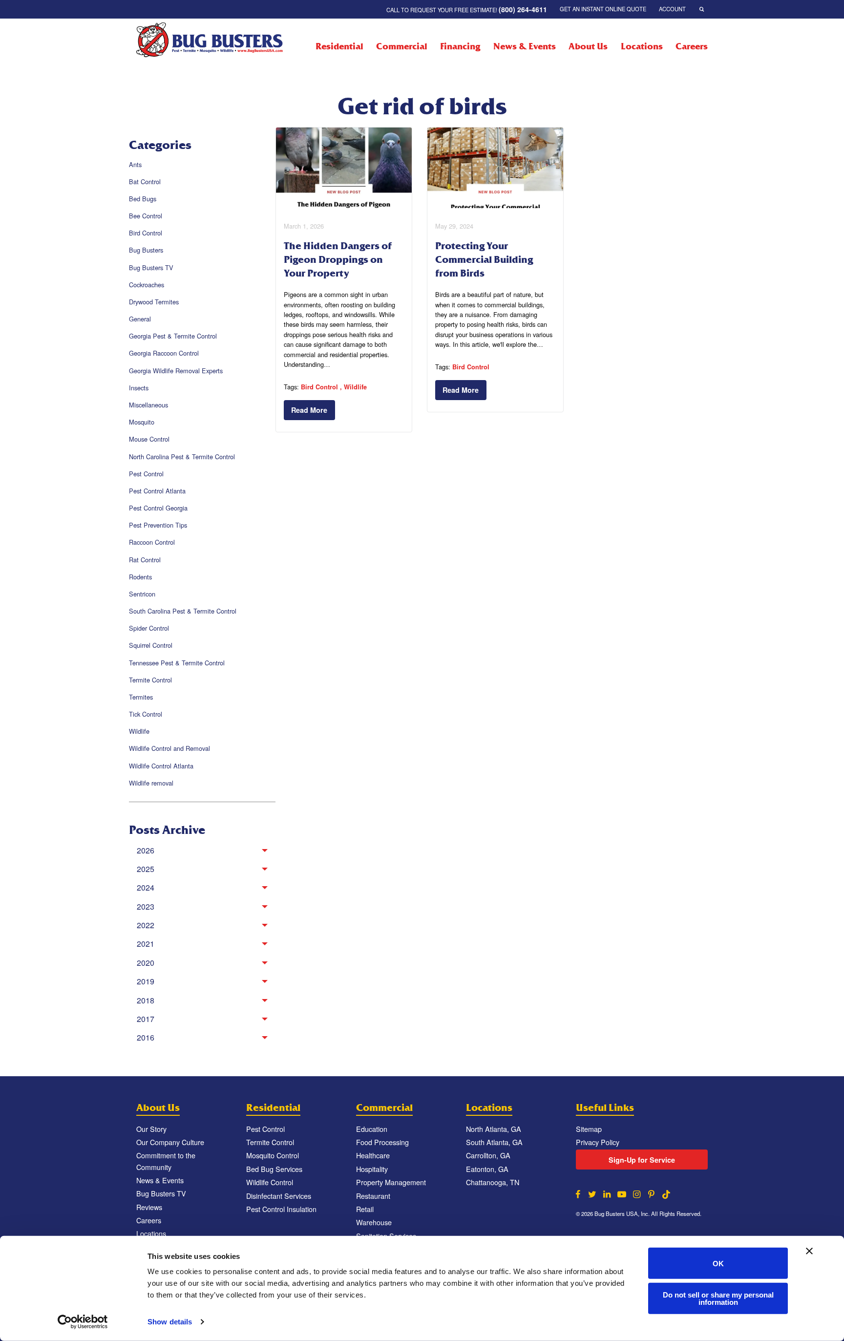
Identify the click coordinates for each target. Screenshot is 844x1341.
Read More (309, 410)
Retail (365, 1209)
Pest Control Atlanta (157, 490)
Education (371, 1129)
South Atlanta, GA (494, 1142)
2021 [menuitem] (145, 943)
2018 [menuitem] (145, 1000)
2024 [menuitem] (145, 887)
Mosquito (141, 421)
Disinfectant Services (278, 1196)
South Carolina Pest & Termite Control (182, 611)
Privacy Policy (597, 1142)
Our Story (151, 1129)
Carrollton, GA (488, 1155)
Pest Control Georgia (158, 507)
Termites (141, 697)
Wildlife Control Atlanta (161, 765)
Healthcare (373, 1155)
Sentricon (142, 593)
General (140, 318)
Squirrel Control (150, 645)
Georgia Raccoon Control (164, 353)
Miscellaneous (148, 404)
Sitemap (589, 1129)
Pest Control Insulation (281, 1209)
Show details (170, 1322)
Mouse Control (149, 439)
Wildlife (139, 731)
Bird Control (145, 232)
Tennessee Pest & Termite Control (177, 662)
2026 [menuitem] (145, 850)
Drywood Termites (154, 301)
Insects (138, 387)
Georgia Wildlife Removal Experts (176, 370)
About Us (588, 46)
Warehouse (374, 1222)
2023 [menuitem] (145, 906)
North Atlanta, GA (493, 1129)
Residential (339, 46)
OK (718, 1263)
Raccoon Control (152, 542)
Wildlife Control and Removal (169, 748)
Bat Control (145, 181)
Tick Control (145, 714)
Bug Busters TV (151, 267)
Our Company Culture (170, 1142)
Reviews (149, 1207)
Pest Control (146, 473)
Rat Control (145, 559)
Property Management (391, 1182)
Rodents (140, 576)
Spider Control (149, 628)
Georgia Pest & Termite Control (173, 336)
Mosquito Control (272, 1155)
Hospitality (372, 1169)
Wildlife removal (151, 783)
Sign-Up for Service (642, 1160)
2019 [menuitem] (145, 981)
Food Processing (382, 1142)
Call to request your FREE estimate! (466, 9)
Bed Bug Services (274, 1169)
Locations (641, 46)
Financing (460, 46)
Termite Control (150, 679)
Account (672, 9)
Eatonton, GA (487, 1169)
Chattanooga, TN (492, 1182)
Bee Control (145, 215)
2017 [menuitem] (145, 1018)
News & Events (524, 46)
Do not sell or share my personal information (718, 1298)
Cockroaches (146, 284)
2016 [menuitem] (145, 1037)
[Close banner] (809, 1251)
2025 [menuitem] (145, 868)
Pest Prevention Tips (158, 525)
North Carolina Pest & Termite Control (182, 456)
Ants (135, 164)
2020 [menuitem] (145, 962)
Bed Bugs (142, 198)
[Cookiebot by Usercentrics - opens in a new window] (83, 1322)
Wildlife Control (269, 1182)
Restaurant (373, 1196)
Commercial (401, 46)
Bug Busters (146, 250)
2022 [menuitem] (145, 925)
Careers (691, 46)
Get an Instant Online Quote (603, 9)
